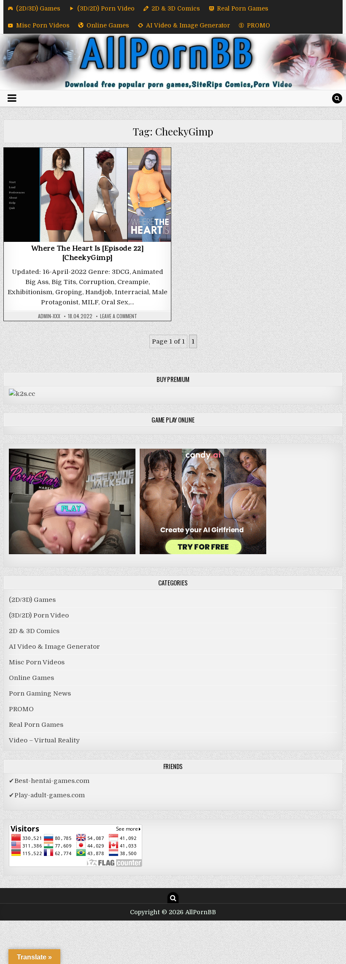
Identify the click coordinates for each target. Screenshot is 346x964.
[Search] (337, 98)
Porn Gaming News (40, 693)
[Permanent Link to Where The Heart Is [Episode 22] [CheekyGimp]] (87, 195)
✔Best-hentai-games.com (49, 781)
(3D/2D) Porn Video (106, 8)
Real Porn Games (242, 8)
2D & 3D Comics (175, 8)
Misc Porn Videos (43, 25)
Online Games (107, 25)
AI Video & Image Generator (188, 25)
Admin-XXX (49, 316)
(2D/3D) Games (38, 8)
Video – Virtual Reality (44, 740)
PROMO (258, 25)
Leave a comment (118, 316)
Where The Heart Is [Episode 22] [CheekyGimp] (87, 254)
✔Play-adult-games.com (47, 795)
